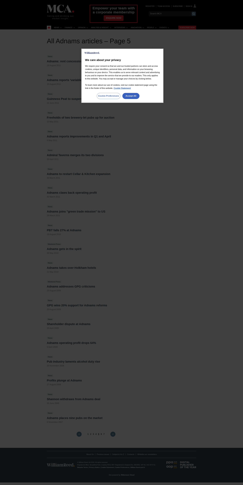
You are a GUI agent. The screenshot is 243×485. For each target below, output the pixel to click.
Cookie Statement (122, 88)
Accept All (131, 96)
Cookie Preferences (108, 96)
